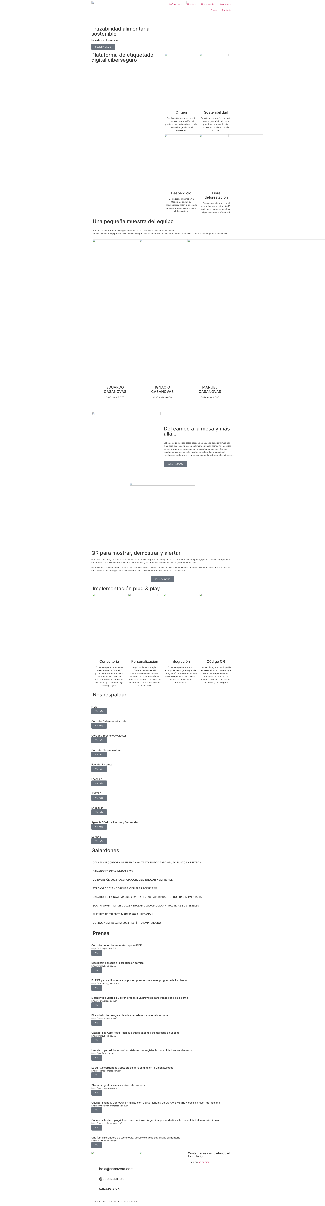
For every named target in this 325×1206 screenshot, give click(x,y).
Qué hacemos (175, 4)
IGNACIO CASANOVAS (162, 389)
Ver (96, 953)
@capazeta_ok (111, 1178)
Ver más (99, 711)
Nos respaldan (208, 4)
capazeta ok (109, 1188)
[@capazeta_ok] (96, 1179)
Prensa (213, 10)
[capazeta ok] (96, 1188)
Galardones (225, 4)
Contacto (226, 10)
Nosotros (191, 4)
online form (204, 1162)
